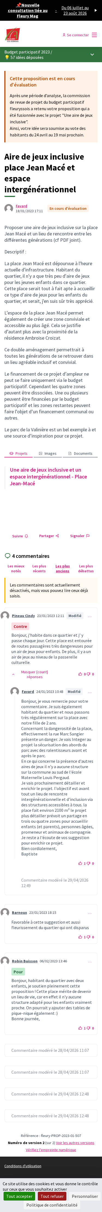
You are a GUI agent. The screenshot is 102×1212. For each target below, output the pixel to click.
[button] (32, 674)
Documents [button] (83, 453)
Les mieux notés (16, 568)
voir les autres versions (75, 1142)
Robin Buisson (25, 961)
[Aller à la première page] (38, 35)
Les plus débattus (86, 568)
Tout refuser (52, 1196)
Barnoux (19, 912)
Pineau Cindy (23, 615)
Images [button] (51, 453)
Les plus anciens (62, 568)
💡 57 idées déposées (24, 57)
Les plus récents (39, 568)
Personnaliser (85, 1196)
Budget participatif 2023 (27, 52)
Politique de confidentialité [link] (52, 1205)
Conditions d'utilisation (22, 1165)
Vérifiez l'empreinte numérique (51, 1149)
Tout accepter (19, 1196)
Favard (21, 206)
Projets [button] (21, 453)
